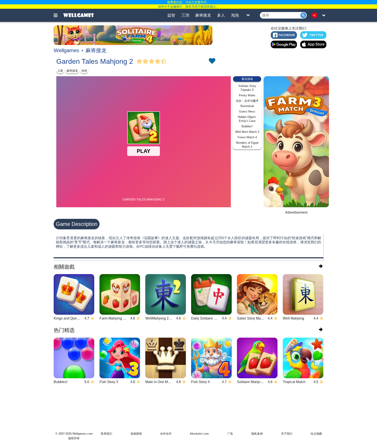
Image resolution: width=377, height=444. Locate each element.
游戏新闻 (136, 433)
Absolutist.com (199, 433)
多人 (221, 15)
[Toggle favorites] (212, 61)
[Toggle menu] (58, 15)
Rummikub (247, 106)
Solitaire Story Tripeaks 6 (247, 88)
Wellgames (66, 50)
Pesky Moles (247, 95)
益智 (171, 15)
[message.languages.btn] (315, 15)
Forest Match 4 (247, 137)
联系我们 (106, 433)
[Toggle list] (248, 15)
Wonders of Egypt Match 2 (247, 144)
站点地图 (316, 433)
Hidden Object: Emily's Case (247, 119)
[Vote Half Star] (164, 61)
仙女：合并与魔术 (247, 100)
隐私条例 (257, 433)
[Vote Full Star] (139, 61)
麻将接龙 (203, 15)
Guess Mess (247, 111)
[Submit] (303, 15)
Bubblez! (247, 126)
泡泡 (235, 15)
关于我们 (286, 433)
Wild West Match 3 (247, 131)
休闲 (84, 70)
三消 (185, 15)
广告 (230, 433)
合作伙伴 (165, 433)
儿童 (60, 70)
